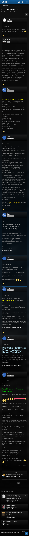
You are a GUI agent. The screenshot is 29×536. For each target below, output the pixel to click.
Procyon (8, 473)
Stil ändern (25, 532)
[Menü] (27, 2)
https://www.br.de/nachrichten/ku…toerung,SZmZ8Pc (12, 249)
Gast (17, 466)
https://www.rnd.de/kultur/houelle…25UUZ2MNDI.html (12, 328)
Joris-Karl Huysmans (11, 521)
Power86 (8, 500)
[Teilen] (26, 14)
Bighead (8, 516)
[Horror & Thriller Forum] (3, 2)
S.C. (7, 523)
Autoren (8, 476)
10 (18, 483)
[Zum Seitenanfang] (26, 533)
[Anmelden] (22, 2)
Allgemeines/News (10, 501)
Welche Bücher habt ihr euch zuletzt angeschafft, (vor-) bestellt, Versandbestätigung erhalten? (16, 497)
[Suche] (18, 2)
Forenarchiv (16, 476)
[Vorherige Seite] (10, 483)
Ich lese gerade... (11, 505)
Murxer (8, 507)
